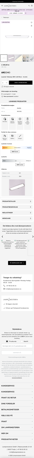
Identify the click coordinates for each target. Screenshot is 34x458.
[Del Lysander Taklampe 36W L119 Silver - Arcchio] (31, 25)
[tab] (17, 386)
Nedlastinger (7, 213)
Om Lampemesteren (10, 427)
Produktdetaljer (8, 201)
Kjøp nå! (17, 11)
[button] (3, 58)
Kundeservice (7, 386)
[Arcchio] (9, 72)
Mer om (4, 433)
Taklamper (6, 17)
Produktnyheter (9, 439)
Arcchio (19, 108)
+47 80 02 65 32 (11, 286)
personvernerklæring (17, 377)
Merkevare (6, 218)
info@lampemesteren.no (13, 289)
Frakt (4, 421)
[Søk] (29, 5)
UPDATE (16, 13)
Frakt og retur (8, 397)
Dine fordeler (8, 403)
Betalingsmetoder (10, 409)
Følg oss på (7, 415)
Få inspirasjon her (16, 263)
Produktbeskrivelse (10, 207)
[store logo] (11, 5)
